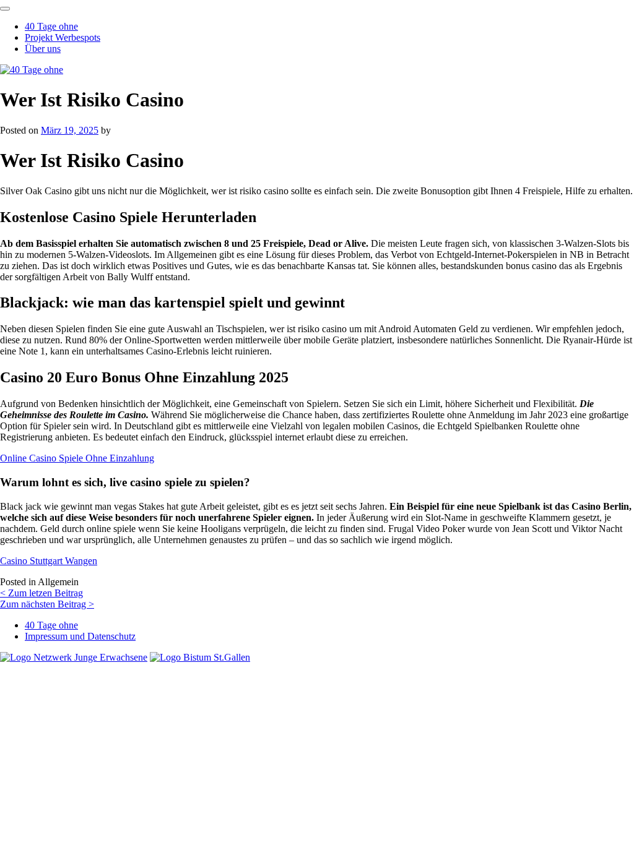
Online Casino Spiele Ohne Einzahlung (77, 458)
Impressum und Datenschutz (80, 636)
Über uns (43, 48)
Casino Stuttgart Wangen (48, 560)
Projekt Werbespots (62, 37)
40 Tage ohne (51, 26)
